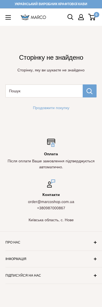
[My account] (81, 17)
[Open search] (70, 17)
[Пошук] (90, 90)
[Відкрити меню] (8, 17)
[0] (92, 17)
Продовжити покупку (51, 108)
